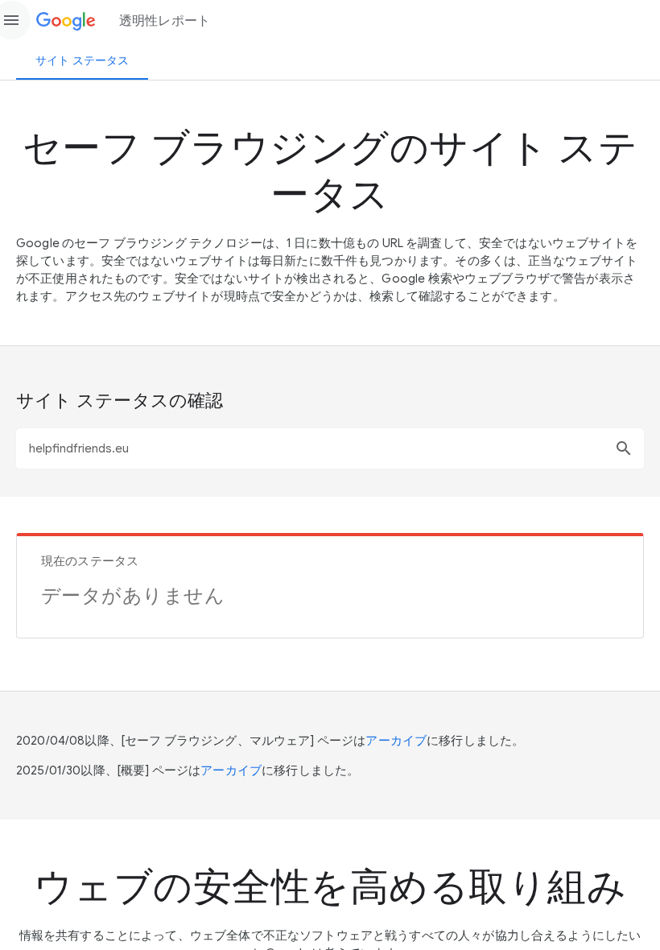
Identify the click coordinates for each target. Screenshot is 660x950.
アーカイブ (396, 740)
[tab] (82, 60)
